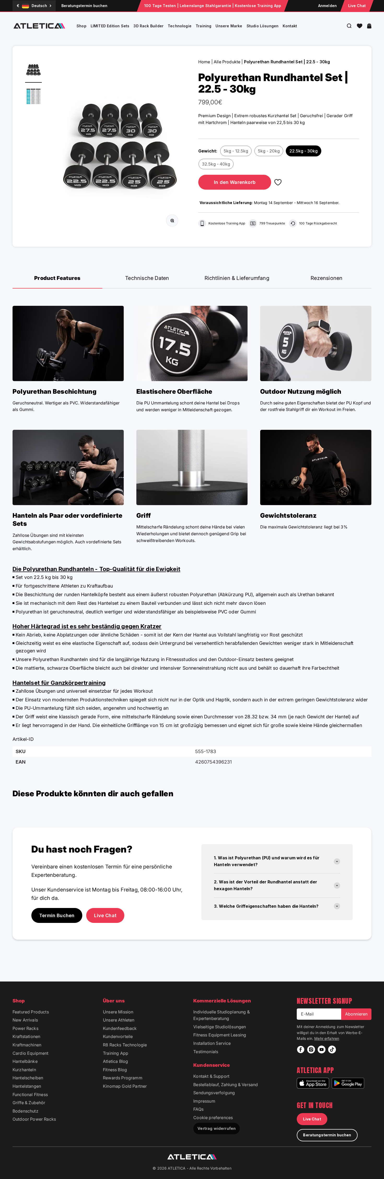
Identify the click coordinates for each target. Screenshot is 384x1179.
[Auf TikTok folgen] (332, 1049)
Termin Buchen (56, 915)
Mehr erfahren (326, 1038)
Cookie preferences (213, 1117)
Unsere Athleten (118, 1020)
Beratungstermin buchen (84, 5)
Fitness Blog (115, 1069)
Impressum (204, 1101)
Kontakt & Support (211, 1076)
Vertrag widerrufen (216, 1128)
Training (203, 26)
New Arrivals (25, 1020)
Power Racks (25, 1028)
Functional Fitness (30, 1094)
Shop (81, 26)
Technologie (179, 26)
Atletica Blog (115, 1061)
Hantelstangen (27, 1086)
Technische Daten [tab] (147, 278)
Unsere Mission (118, 1011)
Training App (115, 1053)
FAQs (198, 1109)
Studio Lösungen (263, 26)
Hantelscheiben (28, 1077)
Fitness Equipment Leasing (219, 1034)
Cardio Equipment (31, 1053)
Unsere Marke (229, 26)
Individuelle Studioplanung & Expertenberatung (221, 1015)
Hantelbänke (25, 1061)
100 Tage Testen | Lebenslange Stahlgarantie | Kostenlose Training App (212, 5)
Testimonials (205, 1051)
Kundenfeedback (120, 1028)
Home (204, 61)
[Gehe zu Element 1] (33, 70)
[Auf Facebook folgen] (301, 1049)
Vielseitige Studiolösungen (219, 1026)
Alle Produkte (227, 61)
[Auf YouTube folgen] (321, 1049)
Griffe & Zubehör (29, 1102)
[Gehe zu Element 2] (33, 97)
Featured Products (31, 1011)
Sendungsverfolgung (214, 1092)
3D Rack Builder (148, 26)
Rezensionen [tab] (326, 278)
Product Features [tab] (57, 278)
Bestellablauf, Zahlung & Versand (225, 1084)
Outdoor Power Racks (34, 1119)
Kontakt (290, 26)
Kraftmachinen (27, 1044)
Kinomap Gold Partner (125, 1086)
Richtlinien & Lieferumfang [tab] (237, 278)
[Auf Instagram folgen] (311, 1049)
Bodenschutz (25, 1111)
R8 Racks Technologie (125, 1044)
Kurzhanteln (24, 1069)
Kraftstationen (26, 1036)
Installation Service (212, 1043)
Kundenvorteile (118, 1036)
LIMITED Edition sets (110, 26)
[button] (359, 26)
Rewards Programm (122, 1077)
